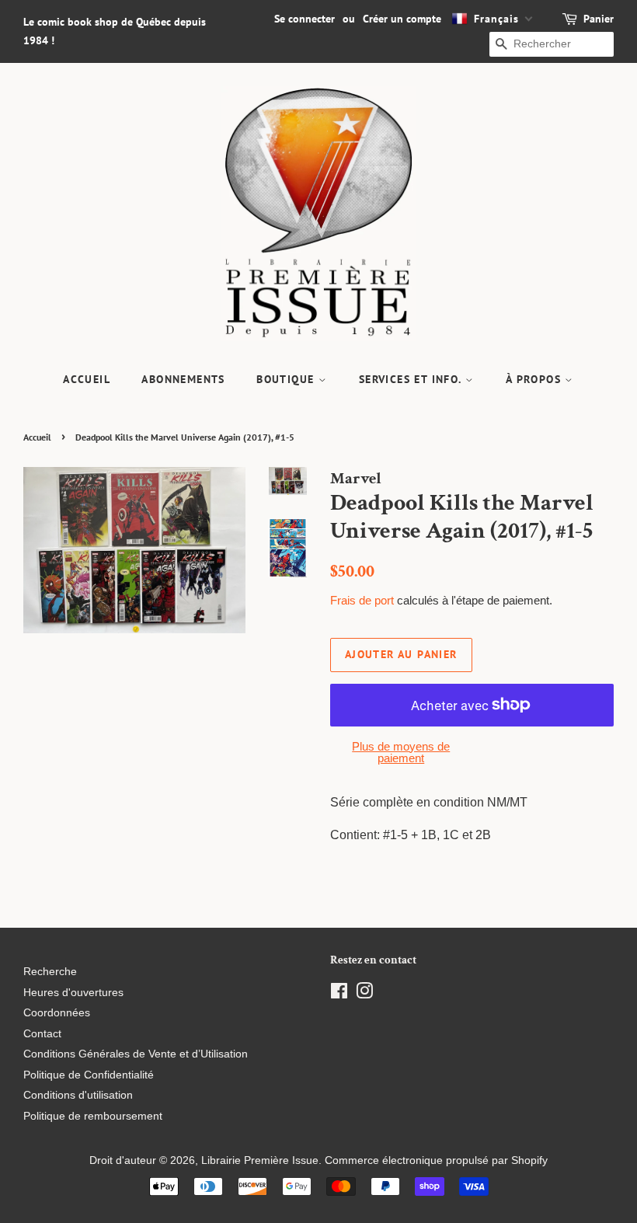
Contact (42, 1034)
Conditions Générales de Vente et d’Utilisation (135, 1054)
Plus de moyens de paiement (401, 752)
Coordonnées (56, 1013)
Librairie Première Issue (259, 1160)
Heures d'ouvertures (73, 992)
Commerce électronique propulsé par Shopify (436, 1160)
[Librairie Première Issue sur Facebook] (339, 994)
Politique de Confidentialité (88, 1075)
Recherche (50, 971)
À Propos (536, 379)
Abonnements (183, 379)
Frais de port (362, 600)
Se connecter (304, 19)
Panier (598, 19)
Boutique (287, 379)
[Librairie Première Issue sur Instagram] (364, 994)
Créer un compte (402, 19)
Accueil (86, 379)
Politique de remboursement (92, 1116)
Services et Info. (412, 379)
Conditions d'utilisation (78, 1095)
